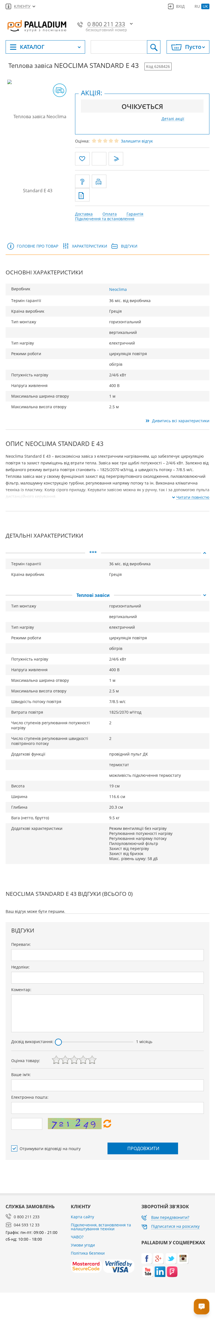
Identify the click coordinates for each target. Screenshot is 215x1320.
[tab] (107, 553)
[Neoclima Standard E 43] (37, 153)
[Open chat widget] (201, 1306)
